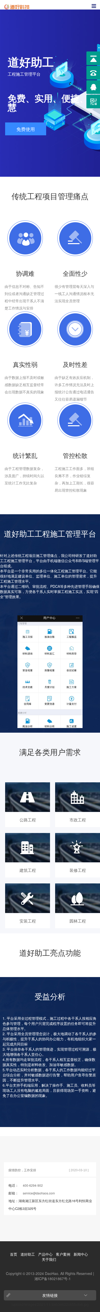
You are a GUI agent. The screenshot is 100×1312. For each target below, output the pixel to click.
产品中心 (45, 1254)
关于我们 (49, 1259)
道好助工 (28, 1254)
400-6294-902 (33, 1185)
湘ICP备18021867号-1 (52, 1278)
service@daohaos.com (39, 1193)
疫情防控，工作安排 (22, 1170)
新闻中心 (81, 1254)
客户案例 (63, 1254)
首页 (13, 1254)
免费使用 (25, 129)
